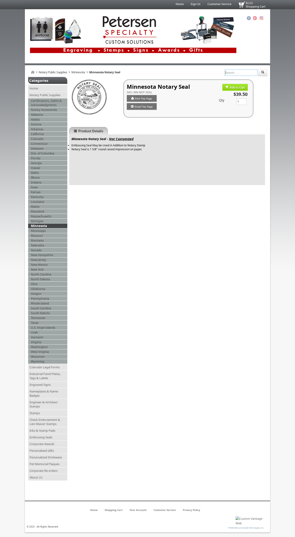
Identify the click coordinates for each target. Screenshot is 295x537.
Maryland (37, 211)
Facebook (249, 18)
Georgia (36, 163)
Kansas (36, 192)
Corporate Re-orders (44, 471)
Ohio (34, 284)
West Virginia (40, 352)
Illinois (35, 177)
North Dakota (40, 279)
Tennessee (38, 318)
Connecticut (39, 144)
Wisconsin (38, 356)
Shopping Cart (256, 6)
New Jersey (38, 260)
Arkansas (37, 129)
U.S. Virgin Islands (43, 327)
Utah (34, 332)
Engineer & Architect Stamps (44, 404)
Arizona (36, 124)
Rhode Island (40, 303)
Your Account (138, 510)
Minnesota (78, 72)
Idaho (35, 173)
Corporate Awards (42, 444)
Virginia (36, 342)
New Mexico (39, 265)
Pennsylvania (40, 298)
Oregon (36, 294)
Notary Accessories (44, 110)
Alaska (35, 119)
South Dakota (40, 313)
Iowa (34, 187)
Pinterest (255, 18)
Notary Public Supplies (53, 72)
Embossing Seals (41, 437)
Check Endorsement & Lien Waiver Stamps (45, 422)
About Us (36, 477)
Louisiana (37, 202)
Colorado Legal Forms (45, 367)
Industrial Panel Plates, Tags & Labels (45, 376)
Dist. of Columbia (42, 153)
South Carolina (41, 308)
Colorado (37, 139)
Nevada (36, 250)
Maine (35, 206)
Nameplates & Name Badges (44, 393)
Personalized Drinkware (46, 457)
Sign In (196, 4)
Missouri (37, 235)
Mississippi (38, 231)
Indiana (36, 182)
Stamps (35, 413)
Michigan (37, 221)
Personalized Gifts (42, 450)
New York (37, 269)
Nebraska (37, 245)
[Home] (33, 72)
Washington (39, 347)
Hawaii (35, 168)
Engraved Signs (40, 385)
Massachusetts (41, 216)
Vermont (37, 337)
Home (180, 4)
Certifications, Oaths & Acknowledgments (46, 103)
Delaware (37, 148)
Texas (34, 323)
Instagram (261, 18)
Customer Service (219, 4)
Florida (35, 158)
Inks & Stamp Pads (42, 430)
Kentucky (37, 197)
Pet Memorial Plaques (44, 464)
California (37, 134)
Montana (37, 240)
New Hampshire (42, 255)
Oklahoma (38, 289)
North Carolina (41, 274)
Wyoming (37, 361)
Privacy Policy (191, 510)
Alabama (37, 114)
